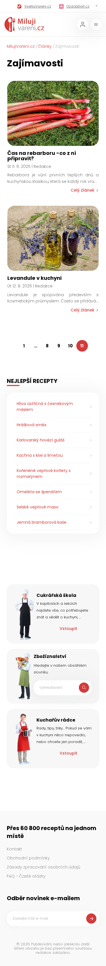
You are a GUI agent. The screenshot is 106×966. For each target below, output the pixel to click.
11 (82, 346)
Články (45, 46)
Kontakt (14, 849)
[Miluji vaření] (24, 24)
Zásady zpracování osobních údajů (43, 867)
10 (70, 346)
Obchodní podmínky (28, 858)
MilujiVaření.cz (21, 46)
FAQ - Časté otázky (26, 876)
